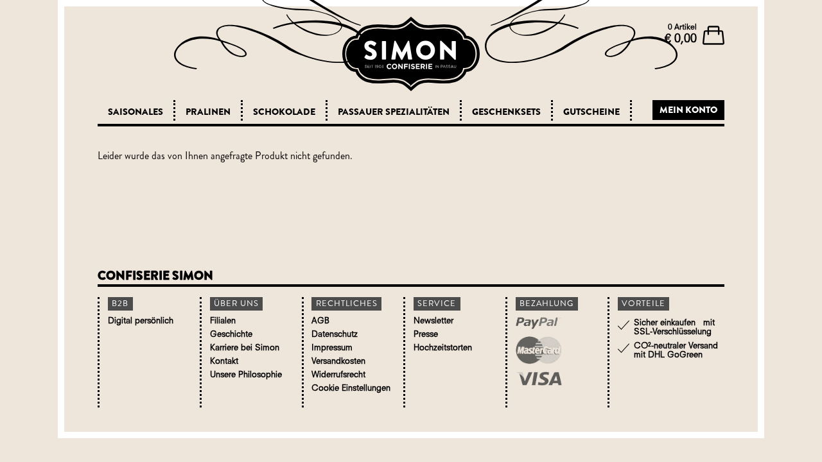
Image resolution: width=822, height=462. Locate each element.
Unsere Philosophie (246, 375)
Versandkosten (338, 361)
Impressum (332, 348)
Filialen (223, 321)
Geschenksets (506, 111)
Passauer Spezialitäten (394, 111)
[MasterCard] (554, 351)
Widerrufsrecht (338, 375)
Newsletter (433, 321)
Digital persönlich (140, 321)
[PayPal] (554, 324)
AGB (320, 321)
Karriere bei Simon (244, 348)
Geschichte (231, 334)
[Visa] (554, 380)
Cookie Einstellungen (350, 388)
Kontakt (224, 361)
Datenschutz (334, 334)
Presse (426, 334)
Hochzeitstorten (443, 348)
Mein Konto (688, 109)
